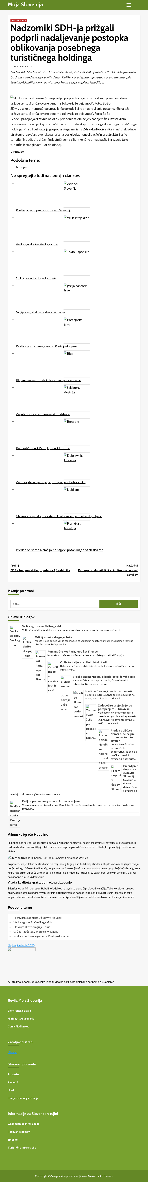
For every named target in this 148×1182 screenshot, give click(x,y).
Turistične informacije (22, 1147)
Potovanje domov (19, 1131)
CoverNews (87, 1176)
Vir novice (17, 152)
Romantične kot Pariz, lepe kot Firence (72, 651)
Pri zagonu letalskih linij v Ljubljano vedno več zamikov (108, 570)
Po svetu (13, 1074)
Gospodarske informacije (24, 1123)
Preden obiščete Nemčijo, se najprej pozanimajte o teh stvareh (123, 735)
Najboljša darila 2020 (21, 945)
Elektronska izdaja (19, 1010)
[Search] (136, 4)
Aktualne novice (19, 20)
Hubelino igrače (78, 872)
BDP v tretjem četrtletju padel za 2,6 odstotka (40, 568)
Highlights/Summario (21, 1018)
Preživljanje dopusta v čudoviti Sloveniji (130, 771)
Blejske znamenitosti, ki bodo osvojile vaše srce (104, 676)
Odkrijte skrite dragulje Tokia (54, 637)
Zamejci (13, 1082)
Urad (11, 1090)
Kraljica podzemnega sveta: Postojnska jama (51, 801)
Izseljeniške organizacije (23, 1098)
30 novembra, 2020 (22, 66)
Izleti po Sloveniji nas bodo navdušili (109, 691)
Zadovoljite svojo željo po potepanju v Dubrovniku (115, 707)
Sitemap (12, 1052)
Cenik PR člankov (18, 1026)
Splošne (13, 1139)
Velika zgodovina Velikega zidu (42, 626)
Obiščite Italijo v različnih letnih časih (84, 662)
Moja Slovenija (25, 4)
